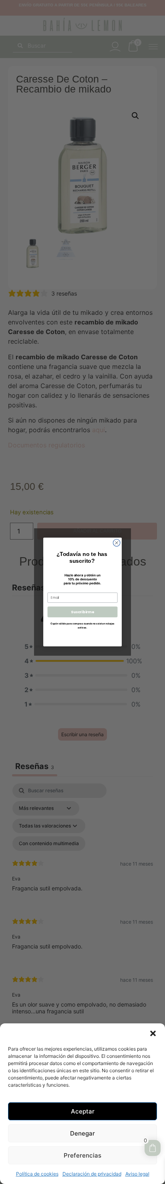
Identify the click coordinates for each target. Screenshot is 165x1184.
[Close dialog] (116, 542)
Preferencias (82, 1155)
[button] (153, 1033)
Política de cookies (37, 1174)
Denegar (82, 1133)
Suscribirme (82, 611)
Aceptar (83, 1111)
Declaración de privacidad (91, 1174)
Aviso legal (137, 1174)
